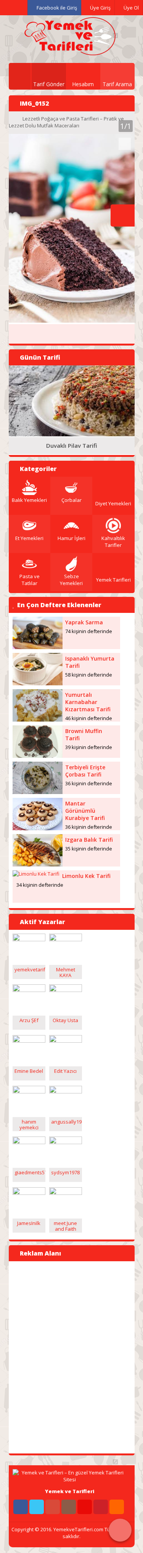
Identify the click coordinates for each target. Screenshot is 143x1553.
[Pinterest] (100, 1507)
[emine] (29, 1040)
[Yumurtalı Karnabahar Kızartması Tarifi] (38, 719)
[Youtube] (84, 1507)
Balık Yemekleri (29, 500)
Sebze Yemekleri (71, 580)
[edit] (65, 1040)
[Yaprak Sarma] (38, 647)
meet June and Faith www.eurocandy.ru (73, 1229)
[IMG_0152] (72, 320)
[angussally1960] (65, 1091)
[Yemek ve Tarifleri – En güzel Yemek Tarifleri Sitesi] (70, 51)
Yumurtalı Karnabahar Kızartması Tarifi (88, 702)
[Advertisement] (47, 1356)
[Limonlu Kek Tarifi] (36, 873)
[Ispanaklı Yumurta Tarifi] (38, 683)
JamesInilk (28, 1223)
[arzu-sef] (29, 990)
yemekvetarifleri (33, 969)
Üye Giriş (100, 7)
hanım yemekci (29, 1124)
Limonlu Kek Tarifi (86, 875)
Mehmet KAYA (65, 972)
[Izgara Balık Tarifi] (38, 864)
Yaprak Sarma (84, 622)
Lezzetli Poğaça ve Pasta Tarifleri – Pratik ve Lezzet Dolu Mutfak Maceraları (66, 122)
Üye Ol (130, 7)
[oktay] (65, 990)
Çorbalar (71, 500)
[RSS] (116, 1507)
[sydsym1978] (65, 1142)
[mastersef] (65, 939)
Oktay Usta (65, 1020)
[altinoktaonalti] (29, 939)
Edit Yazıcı (65, 1070)
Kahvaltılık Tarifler (113, 541)
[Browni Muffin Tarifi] (38, 755)
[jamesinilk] (29, 1193)
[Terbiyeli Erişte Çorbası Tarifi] (38, 792)
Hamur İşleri (71, 538)
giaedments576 (32, 1172)
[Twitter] (36, 1507)
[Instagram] (68, 1507)
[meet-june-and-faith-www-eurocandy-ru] (65, 1193)
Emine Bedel (28, 1070)
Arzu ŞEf (29, 1020)
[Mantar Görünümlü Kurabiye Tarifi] (38, 828)
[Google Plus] (52, 1507)
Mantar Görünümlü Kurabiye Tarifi (85, 811)
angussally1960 (69, 1121)
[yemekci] (29, 1091)
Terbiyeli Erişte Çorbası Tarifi (85, 771)
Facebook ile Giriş (56, 7)
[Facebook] (20, 1507)
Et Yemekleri (29, 538)
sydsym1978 (65, 1172)
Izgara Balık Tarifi (89, 839)
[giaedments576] (29, 1142)
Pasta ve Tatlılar (29, 580)
